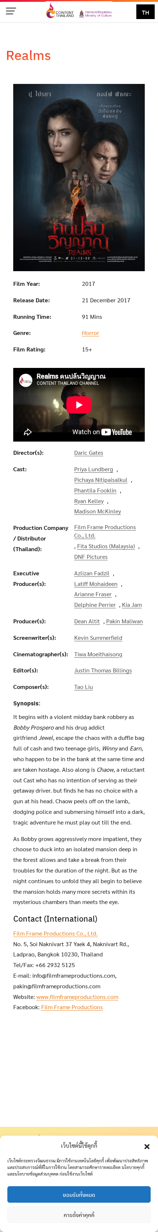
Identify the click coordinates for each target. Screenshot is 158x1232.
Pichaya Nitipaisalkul (101, 479)
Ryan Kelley (89, 501)
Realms (28, 54)
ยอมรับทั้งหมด (79, 1195)
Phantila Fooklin (95, 490)
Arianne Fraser (93, 594)
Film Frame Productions (72, 1007)
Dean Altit (87, 621)
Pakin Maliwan (124, 621)
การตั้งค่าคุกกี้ (79, 1215)
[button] (147, 1145)
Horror (90, 332)
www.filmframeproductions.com (77, 996)
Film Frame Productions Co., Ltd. (105, 531)
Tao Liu (83, 686)
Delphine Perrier (95, 604)
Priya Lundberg (93, 469)
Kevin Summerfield (98, 637)
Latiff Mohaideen (96, 583)
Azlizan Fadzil (91, 573)
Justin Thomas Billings (103, 670)
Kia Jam (132, 604)
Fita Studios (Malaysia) (106, 546)
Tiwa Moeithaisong (98, 654)
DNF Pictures (91, 556)
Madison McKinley (97, 511)
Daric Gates (88, 452)
